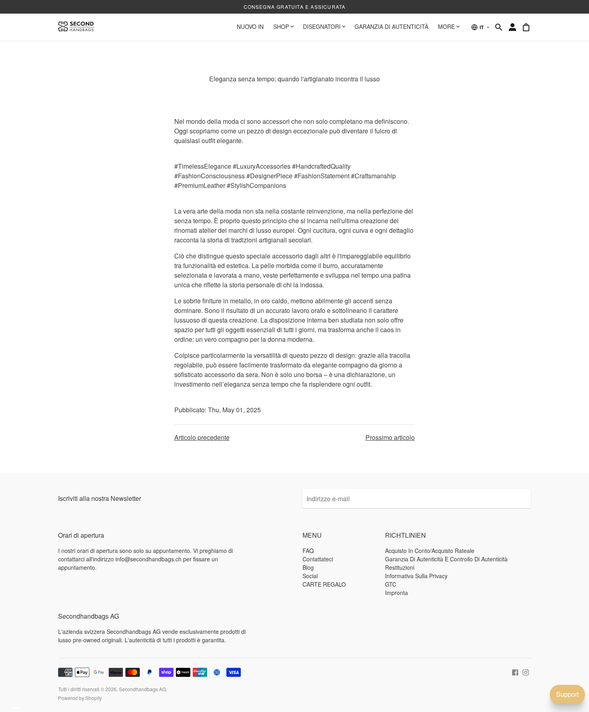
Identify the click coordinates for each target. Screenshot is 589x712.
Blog (308, 567)
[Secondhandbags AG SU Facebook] (515, 671)
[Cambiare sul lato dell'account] (512, 27)
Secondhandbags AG (142, 689)
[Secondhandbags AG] (76, 27)
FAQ (308, 551)
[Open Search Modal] (499, 27)
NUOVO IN (250, 26)
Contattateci (318, 559)
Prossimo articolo (390, 437)
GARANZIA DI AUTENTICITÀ (391, 26)
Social (310, 576)
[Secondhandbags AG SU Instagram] (525, 671)
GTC (390, 584)
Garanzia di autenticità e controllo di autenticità (446, 559)
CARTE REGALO (324, 584)
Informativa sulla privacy (416, 576)
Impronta (396, 593)
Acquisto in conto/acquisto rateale (429, 551)
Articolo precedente (202, 437)
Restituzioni (399, 567)
